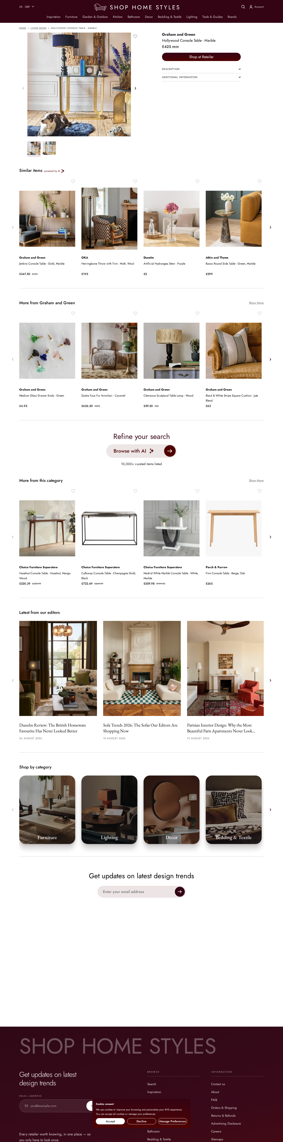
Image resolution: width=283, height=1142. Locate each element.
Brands (232, 17)
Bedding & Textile (169, 17)
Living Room (38, 28)
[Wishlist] (135, 36)
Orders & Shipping (224, 1107)
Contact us (218, 1084)
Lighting (191, 17)
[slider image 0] (34, 149)
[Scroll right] (135, 88)
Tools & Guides (212, 17)
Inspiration (53, 17)
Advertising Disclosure (226, 1123)
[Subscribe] (180, 892)
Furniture (71, 17)
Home (22, 28)
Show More (256, 303)
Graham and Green (178, 34)
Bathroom (134, 17)
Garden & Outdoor (95, 17)
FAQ (214, 1100)
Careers (216, 1131)
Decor (149, 17)
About (215, 1092)
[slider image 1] (49, 149)
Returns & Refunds (223, 1115)
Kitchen (118, 17)
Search (151, 1084)
